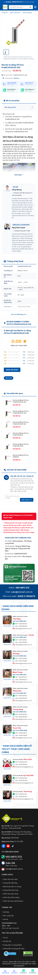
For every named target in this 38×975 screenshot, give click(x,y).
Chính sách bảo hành (10, 879)
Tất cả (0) (8, 378)
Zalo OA (10, 863)
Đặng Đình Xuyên (18, 228)
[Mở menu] (35, 7)
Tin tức (5, 938)
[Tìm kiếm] (30, 7)
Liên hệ (5, 919)
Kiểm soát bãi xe (15, 12)
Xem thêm (18, 175)
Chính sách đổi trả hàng (11, 897)
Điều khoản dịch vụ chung (12, 886)
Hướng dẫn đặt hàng (10, 883)
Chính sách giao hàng (10, 894)
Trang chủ (5, 12)
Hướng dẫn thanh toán (10, 890)
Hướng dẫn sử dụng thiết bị (12, 945)
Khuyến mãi (7, 941)
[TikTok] (13, 846)
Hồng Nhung (17, 190)
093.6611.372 (22, 587)
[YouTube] (8, 846)
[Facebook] (3, 846)
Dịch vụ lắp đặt (8, 915)
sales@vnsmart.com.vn (21, 592)
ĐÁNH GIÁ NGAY (12, 370)
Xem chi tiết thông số (18, 314)
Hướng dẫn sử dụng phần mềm (13, 948)
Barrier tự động (27, 12)
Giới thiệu (6, 912)
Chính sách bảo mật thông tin (13, 901)
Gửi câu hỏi (25, 500)
